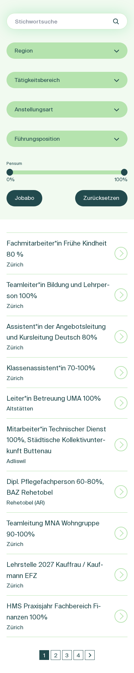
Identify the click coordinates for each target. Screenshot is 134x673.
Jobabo (24, 198)
